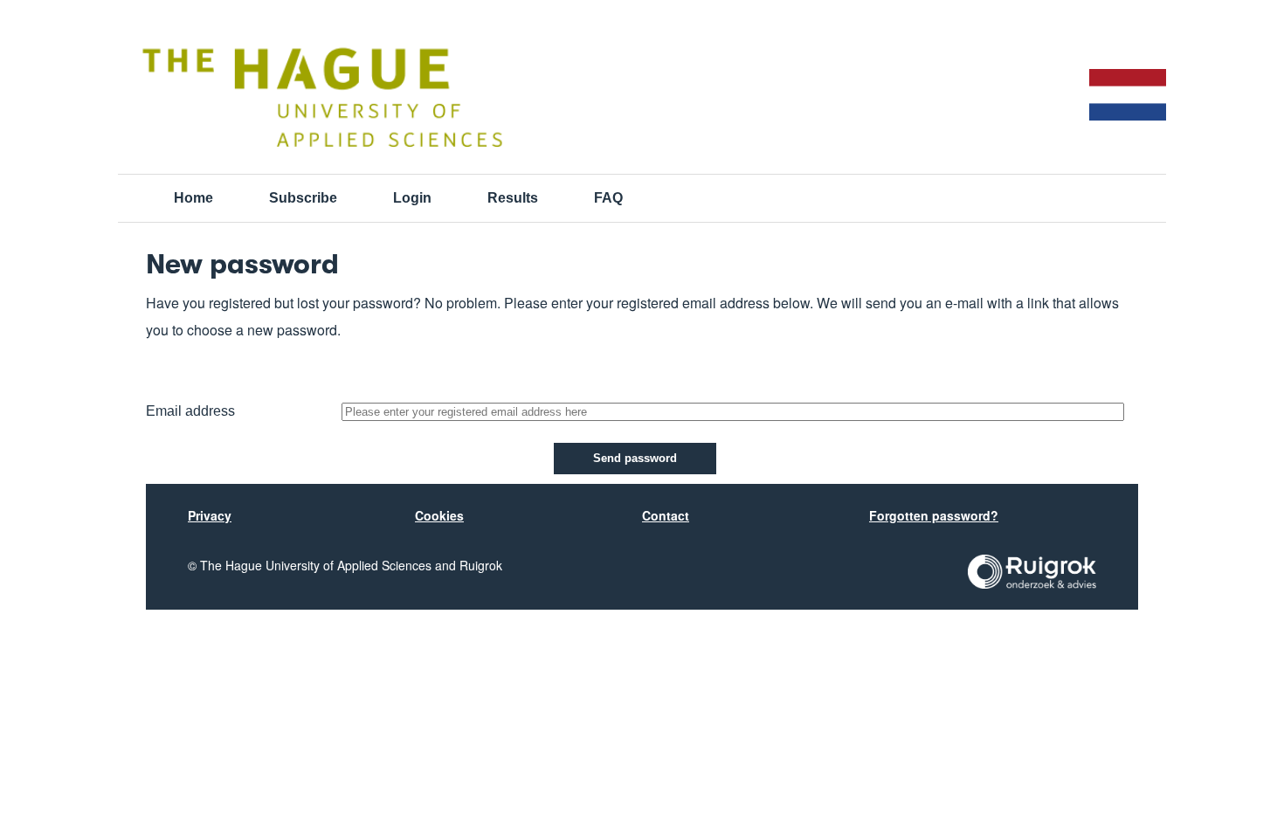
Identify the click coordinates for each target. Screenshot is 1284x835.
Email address (190, 411)
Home (193, 197)
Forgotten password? (933, 515)
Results (512, 197)
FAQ (608, 197)
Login (412, 197)
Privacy (209, 515)
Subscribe (303, 197)
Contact (665, 515)
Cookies (439, 515)
